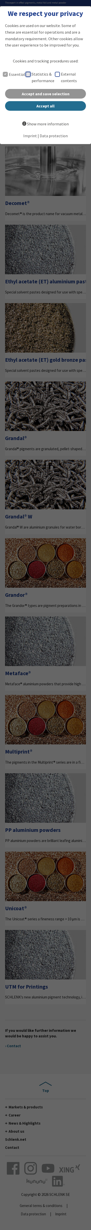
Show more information (48, 123)
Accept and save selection (46, 93)
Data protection (54, 135)
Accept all (45, 105)
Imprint (30, 135)
